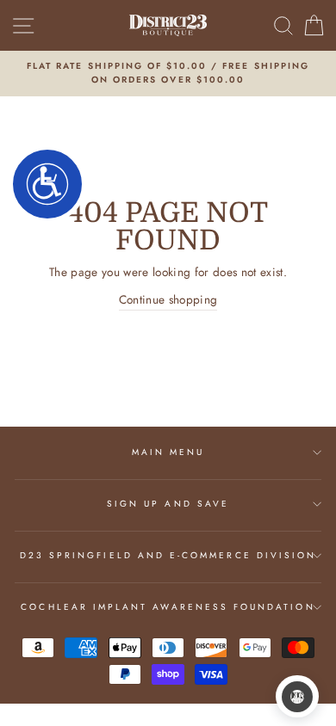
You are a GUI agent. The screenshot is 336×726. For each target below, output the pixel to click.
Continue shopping (168, 299)
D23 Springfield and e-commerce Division (168, 555)
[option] (168, 73)
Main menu (168, 452)
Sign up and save (168, 503)
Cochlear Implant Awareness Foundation (167, 606)
